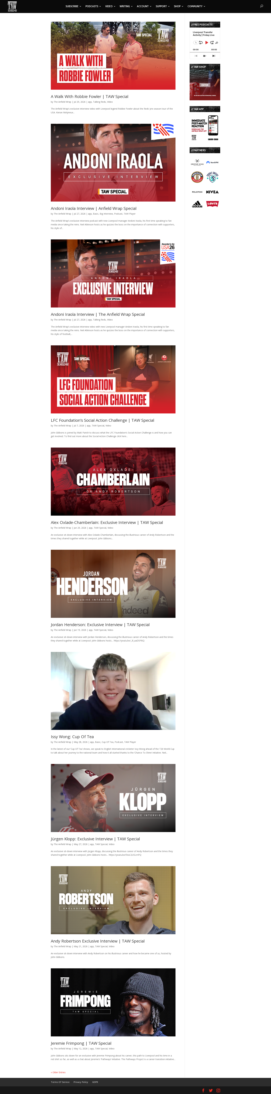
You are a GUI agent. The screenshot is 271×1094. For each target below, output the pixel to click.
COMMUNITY (195, 6)
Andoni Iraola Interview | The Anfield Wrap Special (98, 314)
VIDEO (109, 6)
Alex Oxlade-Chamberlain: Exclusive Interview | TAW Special (107, 522)
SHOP (177, 6)
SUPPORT (161, 6)
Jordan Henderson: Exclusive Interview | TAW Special (100, 624)
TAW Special (98, 425)
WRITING (125, 6)
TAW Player (130, 213)
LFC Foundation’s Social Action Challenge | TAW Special (102, 420)
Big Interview (106, 213)
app (90, 101)
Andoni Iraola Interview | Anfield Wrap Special (93, 208)
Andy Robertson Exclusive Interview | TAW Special (98, 941)
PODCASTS (91, 6)
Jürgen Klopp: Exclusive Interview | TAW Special (95, 839)
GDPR (95, 1082)
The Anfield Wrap (62, 101)
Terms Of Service (60, 1082)
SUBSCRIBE (72, 6)
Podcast (118, 213)
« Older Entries (58, 1072)
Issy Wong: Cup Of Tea (72, 736)
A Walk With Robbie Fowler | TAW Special (89, 96)
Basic (95, 213)
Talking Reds (99, 101)
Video (110, 101)
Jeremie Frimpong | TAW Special (81, 1043)
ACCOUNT (143, 6)
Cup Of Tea (107, 741)
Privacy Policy (81, 1082)
